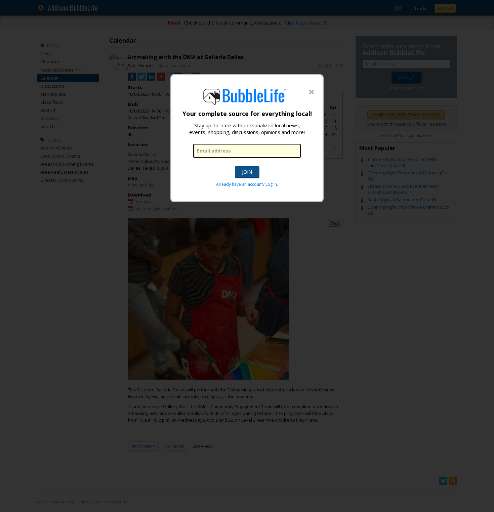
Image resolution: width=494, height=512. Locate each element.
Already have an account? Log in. (247, 184)
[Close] (311, 92)
